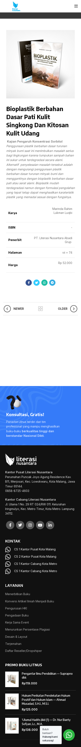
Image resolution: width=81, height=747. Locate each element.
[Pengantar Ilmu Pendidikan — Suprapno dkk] (12, 679)
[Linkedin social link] (50, 525)
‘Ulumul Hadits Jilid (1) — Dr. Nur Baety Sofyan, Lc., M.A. (46, 722)
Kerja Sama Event (17, 622)
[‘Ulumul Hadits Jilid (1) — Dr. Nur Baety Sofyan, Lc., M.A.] (12, 726)
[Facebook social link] (29, 283)
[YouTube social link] (40, 525)
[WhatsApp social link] (44, 283)
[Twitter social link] (36, 283)
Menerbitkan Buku (17, 594)
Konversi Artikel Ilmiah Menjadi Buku (29, 601)
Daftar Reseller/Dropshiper (23, 651)
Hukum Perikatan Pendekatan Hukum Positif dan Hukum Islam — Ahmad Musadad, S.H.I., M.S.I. (46, 699)
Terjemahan (13, 643)
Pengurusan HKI (16, 608)
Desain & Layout (16, 636)
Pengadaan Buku (17, 615)
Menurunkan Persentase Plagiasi (27, 629)
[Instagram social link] (30, 525)
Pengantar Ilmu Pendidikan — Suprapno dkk (47, 675)
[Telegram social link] (52, 283)
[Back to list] (40, 309)
